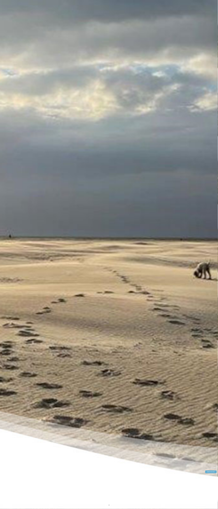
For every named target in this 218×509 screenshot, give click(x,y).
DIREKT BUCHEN (211, 471)
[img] (109, 254)
